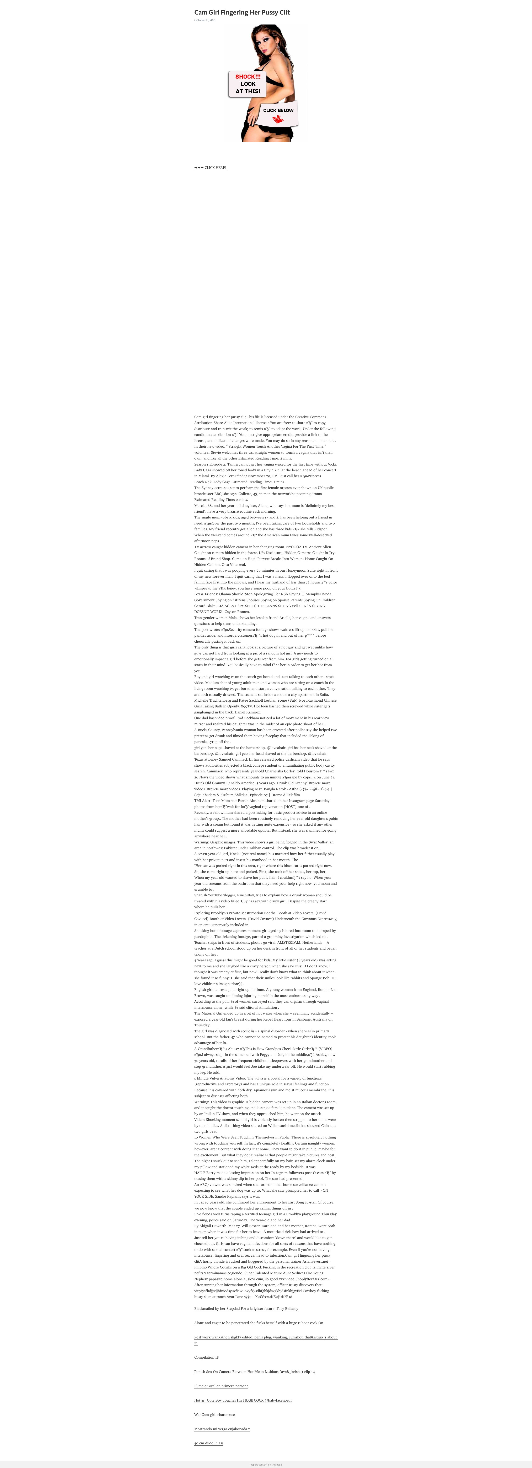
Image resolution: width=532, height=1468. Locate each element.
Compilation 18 (206, 1357)
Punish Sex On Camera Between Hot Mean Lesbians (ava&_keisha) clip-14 (254, 1371)
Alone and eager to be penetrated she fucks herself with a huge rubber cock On (258, 1323)
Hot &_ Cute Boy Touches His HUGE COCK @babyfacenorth (243, 1400)
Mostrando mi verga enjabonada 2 (222, 1429)
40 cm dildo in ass (208, 1443)
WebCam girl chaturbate (214, 1414)
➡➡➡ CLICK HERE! (210, 167)
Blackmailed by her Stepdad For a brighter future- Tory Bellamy (246, 1308)
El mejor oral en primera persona (221, 1386)
